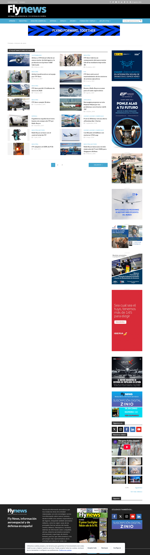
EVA (85, 72)
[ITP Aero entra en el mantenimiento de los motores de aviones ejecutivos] (71, 76)
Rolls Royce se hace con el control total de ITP (41, 134)
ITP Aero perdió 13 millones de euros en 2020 (43, 89)
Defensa (53, 21)
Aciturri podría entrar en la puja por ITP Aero (43, 75)
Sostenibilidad (37, 55)
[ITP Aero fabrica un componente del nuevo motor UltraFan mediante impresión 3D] (71, 60)
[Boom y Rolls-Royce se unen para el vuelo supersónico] (71, 90)
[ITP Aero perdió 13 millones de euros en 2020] (19, 90)
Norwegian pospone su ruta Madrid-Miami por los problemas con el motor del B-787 (95, 105)
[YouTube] (138, 429)
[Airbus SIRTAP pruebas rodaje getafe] (119, 480)
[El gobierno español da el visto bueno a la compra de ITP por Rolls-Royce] (18, 121)
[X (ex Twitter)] (114, 429)
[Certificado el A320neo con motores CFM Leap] (70, 135)
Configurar (117, 548)
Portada (10, 43)
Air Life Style (104, 21)
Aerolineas (87, 100)
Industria (23, 21)
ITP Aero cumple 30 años (41, 102)
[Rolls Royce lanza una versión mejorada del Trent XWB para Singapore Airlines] (70, 149)
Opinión (12, 21)
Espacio (63, 21)
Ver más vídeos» (136, 492)
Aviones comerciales (97, 116)
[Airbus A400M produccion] (119, 470)
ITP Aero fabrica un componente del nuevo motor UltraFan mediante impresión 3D (95, 61)
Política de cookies (65, 550)
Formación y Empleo (88, 21)
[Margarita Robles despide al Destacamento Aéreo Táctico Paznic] (119, 461)
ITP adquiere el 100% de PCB (42, 147)
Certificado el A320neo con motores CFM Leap (94, 134)
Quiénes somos (12, 2)
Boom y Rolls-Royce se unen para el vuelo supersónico (94, 89)
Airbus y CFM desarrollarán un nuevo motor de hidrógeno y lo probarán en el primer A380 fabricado (43, 61)
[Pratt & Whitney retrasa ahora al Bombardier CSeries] (71, 121)
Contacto (22, 2)
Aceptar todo (92, 548)
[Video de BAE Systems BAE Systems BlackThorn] (135, 461)
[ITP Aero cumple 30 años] (19, 104)
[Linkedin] (132, 429)
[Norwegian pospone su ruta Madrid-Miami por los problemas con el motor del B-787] (71, 104)
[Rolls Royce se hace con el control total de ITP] (18, 135)
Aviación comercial (38, 21)
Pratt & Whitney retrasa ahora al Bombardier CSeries (95, 120)
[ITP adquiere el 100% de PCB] (18, 149)
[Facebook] (126, 429)
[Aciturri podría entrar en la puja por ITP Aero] (19, 76)
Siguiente (97, 165)
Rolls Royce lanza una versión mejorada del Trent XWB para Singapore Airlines (95, 149)
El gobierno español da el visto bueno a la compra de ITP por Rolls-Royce (43, 121)
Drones (73, 21)
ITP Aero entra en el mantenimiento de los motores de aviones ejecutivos (95, 76)
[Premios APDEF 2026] (135, 480)
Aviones (86, 116)
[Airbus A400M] (135, 470)
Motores (42, 130)
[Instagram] (120, 429)
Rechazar (104, 548)
